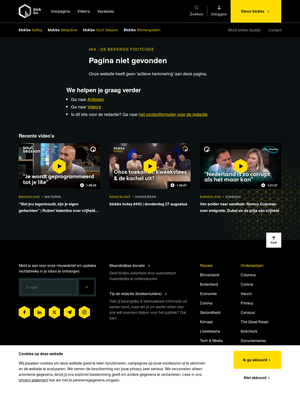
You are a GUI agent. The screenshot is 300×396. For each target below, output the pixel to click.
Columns (248, 274)
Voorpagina (60, 11)
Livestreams (210, 331)
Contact (274, 30)
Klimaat (206, 321)
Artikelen (95, 99)
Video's (83, 11)
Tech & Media (211, 340)
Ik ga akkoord (255, 359)
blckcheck (249, 331)
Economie (208, 293)
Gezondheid (210, 312)
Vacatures (105, 11)
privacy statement (33, 380)
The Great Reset (254, 321)
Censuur (248, 312)
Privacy (247, 303)
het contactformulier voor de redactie (173, 114)
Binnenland (209, 274)
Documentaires (253, 340)
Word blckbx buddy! (244, 30)
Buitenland (209, 284)
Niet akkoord (255, 377)
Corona (206, 303)
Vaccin (246, 293)
